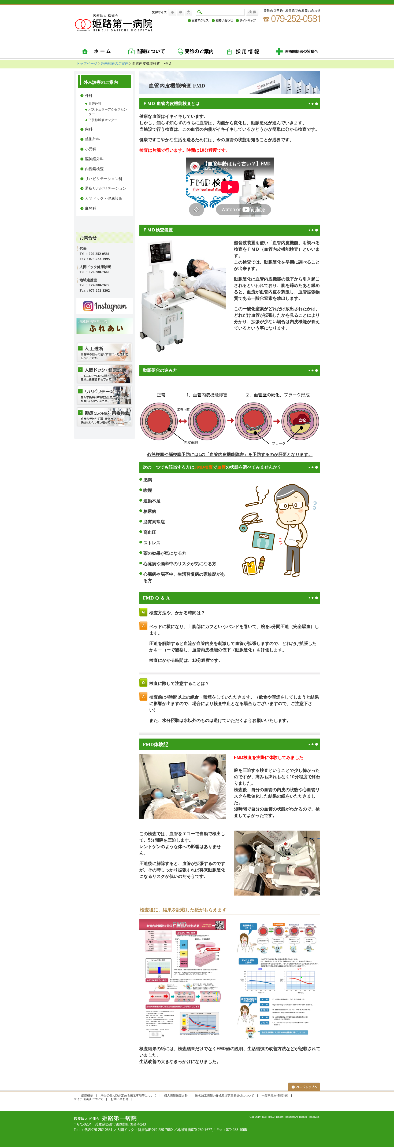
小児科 (90, 149)
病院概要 (87, 1095)
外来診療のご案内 (115, 63)
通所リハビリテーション (105, 189)
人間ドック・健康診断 (103, 198)
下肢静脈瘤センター (102, 120)
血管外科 (94, 103)
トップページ (86, 63)
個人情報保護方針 (176, 1095)
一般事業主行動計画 (275, 1095)
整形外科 (92, 139)
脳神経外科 (94, 159)
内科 (88, 129)
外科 (88, 96)
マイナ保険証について (88, 1099)
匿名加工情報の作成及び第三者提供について (224, 1095)
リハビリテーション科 (103, 179)
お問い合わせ (119, 1099)
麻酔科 (90, 208)
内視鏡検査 (94, 169)
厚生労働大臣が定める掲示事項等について (129, 1095)
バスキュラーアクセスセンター (107, 112)
